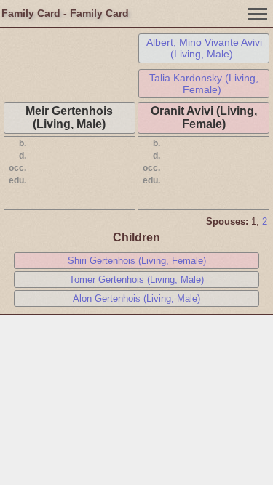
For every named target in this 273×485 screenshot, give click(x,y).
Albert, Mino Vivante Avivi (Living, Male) (204, 48)
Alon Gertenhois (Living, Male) (136, 298)
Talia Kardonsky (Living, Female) (203, 83)
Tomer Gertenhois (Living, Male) (136, 279)
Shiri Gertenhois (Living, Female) (137, 260)
